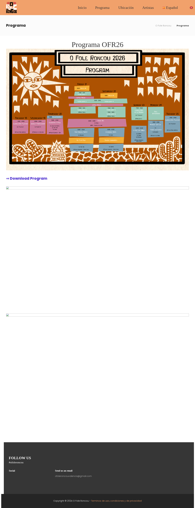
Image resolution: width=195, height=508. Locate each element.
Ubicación (126, 8)
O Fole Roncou (163, 25)
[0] (187, 8)
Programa (102, 8)
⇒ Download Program (26, 178)
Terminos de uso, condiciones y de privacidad (116, 500)
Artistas (148, 8)
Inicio (82, 8)
